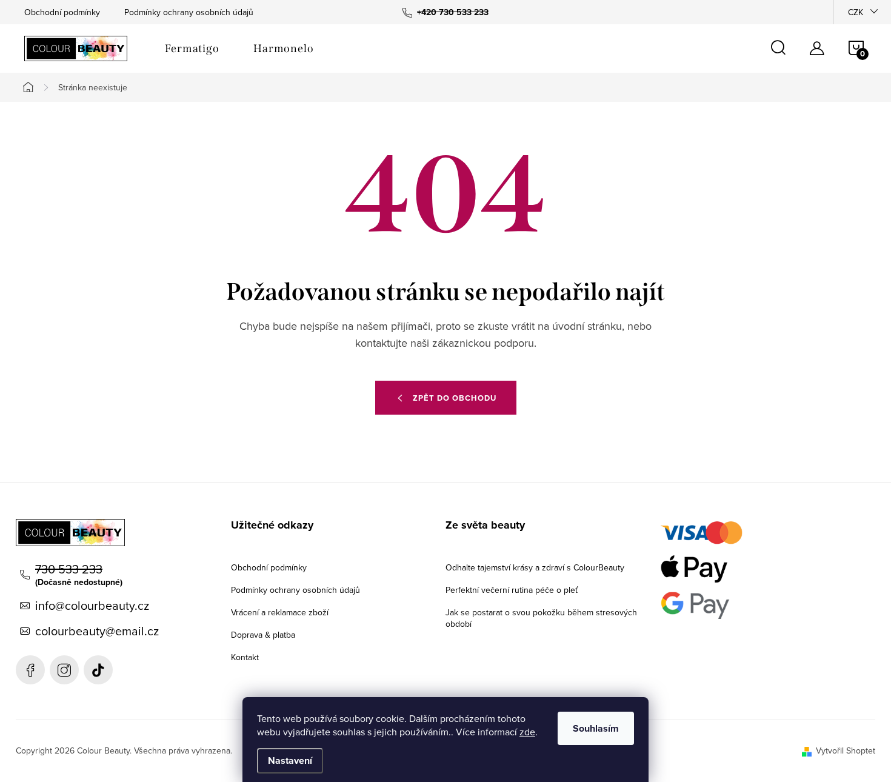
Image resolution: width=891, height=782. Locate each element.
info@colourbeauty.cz (92, 605)
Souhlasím (596, 728)
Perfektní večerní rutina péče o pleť (512, 590)
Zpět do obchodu (454, 398)
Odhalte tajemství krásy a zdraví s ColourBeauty (535, 567)
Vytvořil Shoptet (845, 750)
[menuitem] (192, 48)
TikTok (98, 669)
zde (527, 731)
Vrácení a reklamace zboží (280, 612)
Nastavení (290, 760)
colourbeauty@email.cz (97, 631)
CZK (855, 12)
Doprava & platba (263, 634)
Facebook (30, 669)
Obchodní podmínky (62, 12)
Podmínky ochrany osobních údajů (188, 12)
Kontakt (245, 657)
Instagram (64, 669)
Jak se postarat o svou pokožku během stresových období (541, 618)
